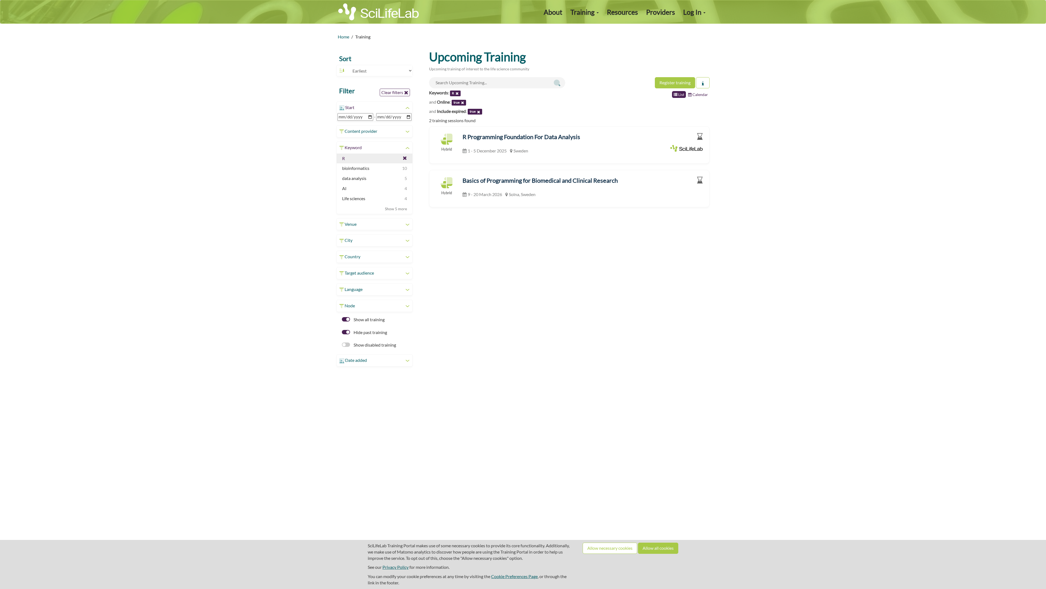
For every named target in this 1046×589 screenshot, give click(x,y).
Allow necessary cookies (610, 548)
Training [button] (583, 12)
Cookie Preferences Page (514, 576)
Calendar (700, 94)
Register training (675, 82)
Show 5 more (396, 208)
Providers (660, 12)
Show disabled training (374, 344)
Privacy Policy (395, 567)
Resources (622, 12)
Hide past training (370, 332)
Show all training (369, 319)
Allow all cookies (658, 548)
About (553, 12)
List (680, 94)
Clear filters (392, 92)
